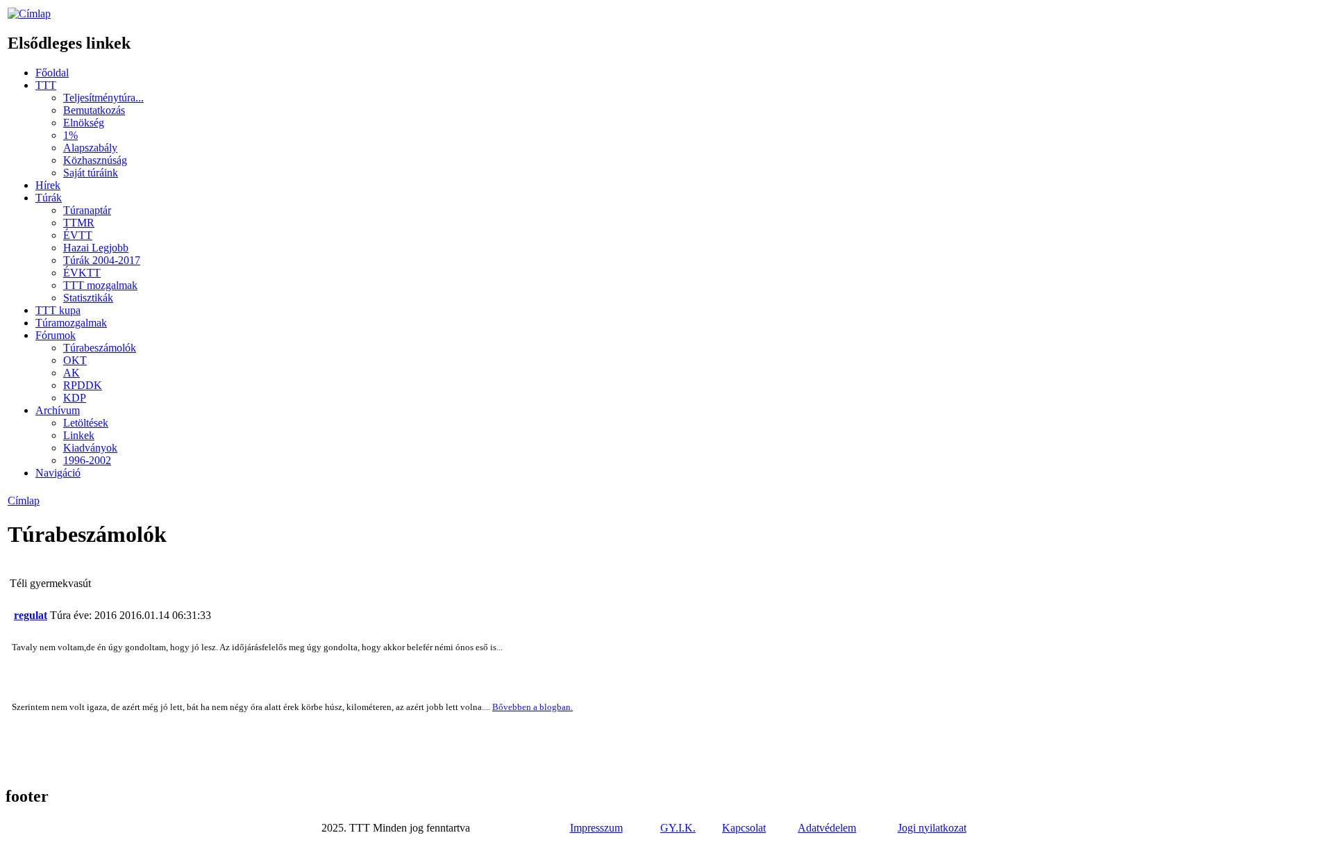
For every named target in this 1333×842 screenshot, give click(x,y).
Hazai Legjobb (95, 248)
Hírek (47, 185)
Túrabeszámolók (99, 348)
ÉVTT (77, 235)
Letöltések (85, 423)
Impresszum (596, 828)
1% (70, 135)
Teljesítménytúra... (103, 98)
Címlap (24, 500)
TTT (45, 85)
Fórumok (55, 335)
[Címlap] (29, 13)
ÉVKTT (82, 273)
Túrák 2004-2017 (101, 260)
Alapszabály (90, 148)
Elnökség (83, 123)
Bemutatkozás (94, 110)
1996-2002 (87, 460)
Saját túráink (90, 173)
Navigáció (58, 473)
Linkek (78, 435)
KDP (74, 398)
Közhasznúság (95, 160)
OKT (75, 360)
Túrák (48, 198)
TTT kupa (58, 310)
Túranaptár (87, 210)
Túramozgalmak (71, 323)
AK (71, 373)
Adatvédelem (827, 828)
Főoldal (52, 73)
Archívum (57, 410)
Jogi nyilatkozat (932, 828)
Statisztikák (88, 298)
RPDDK (82, 385)
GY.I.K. (678, 828)
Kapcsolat (744, 828)
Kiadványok (90, 448)
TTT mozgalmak (100, 285)
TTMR (78, 223)
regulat (30, 615)
